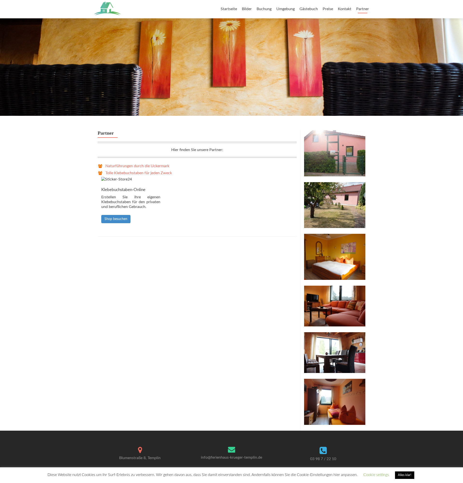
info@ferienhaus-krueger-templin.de (231, 457)
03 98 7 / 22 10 (323, 459)
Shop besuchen (115, 219)
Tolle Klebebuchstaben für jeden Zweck (138, 173)
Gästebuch (309, 9)
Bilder (247, 9)
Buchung (264, 9)
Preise (328, 9)
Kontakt (344, 9)
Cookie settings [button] (376, 475)
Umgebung (285, 9)
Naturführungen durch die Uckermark (137, 166)
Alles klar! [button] (404, 475)
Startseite (229, 9)
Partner (362, 9)
